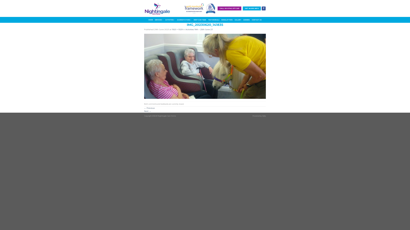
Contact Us (257, 20)
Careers (246, 20)
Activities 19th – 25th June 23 (199, 29)
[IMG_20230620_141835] (205, 66)
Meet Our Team (200, 20)
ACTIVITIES (169, 20)
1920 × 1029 (177, 29)
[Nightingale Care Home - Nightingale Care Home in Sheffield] (157, 8)
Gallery (238, 20)
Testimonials (213, 20)
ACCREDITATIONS (183, 20)
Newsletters (227, 20)
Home (150, 20)
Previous (149, 108)
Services (158, 20)
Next (147, 111)
